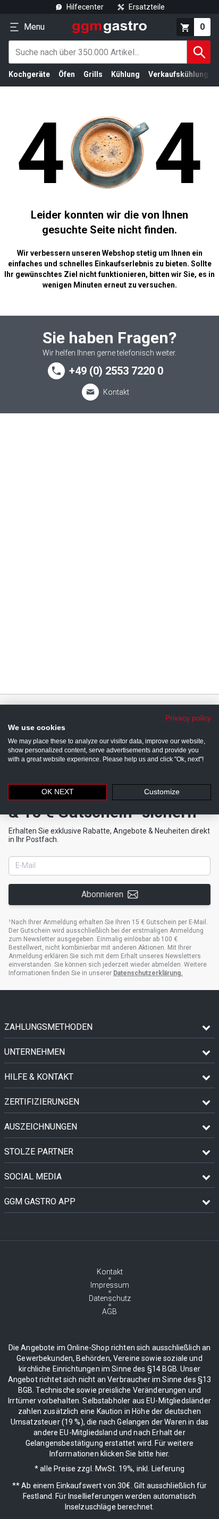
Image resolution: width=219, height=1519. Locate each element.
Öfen (66, 74)
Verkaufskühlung (178, 74)
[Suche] (198, 52)
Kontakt (116, 392)
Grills (93, 74)
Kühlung (125, 74)
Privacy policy (188, 718)
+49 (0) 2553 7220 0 (116, 370)
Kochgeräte (29, 74)
